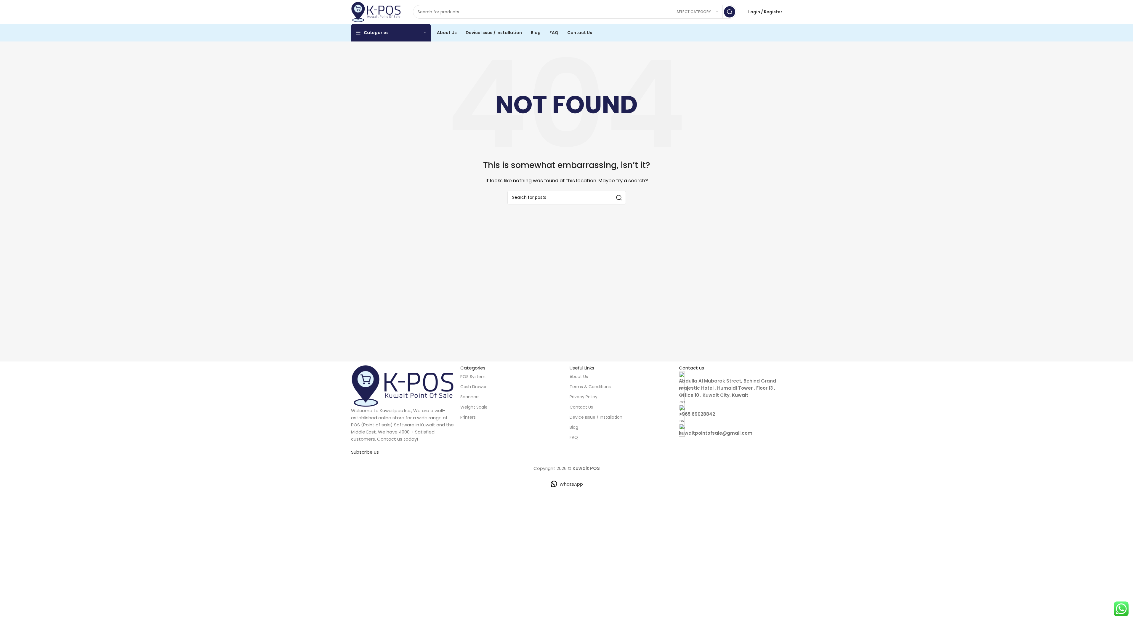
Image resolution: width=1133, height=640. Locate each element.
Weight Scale (474, 407)
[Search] (729, 11)
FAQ (574, 437)
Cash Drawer (473, 387)
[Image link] (402, 385)
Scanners (470, 397)
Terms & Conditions (590, 387)
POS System (472, 377)
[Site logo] (376, 11)
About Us (579, 377)
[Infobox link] (730, 411)
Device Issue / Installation (596, 417)
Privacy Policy (583, 397)
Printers (468, 417)
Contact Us (581, 407)
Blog (574, 427)
